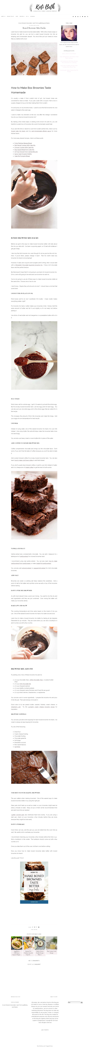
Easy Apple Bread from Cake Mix (24, 149)
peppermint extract (39, 568)
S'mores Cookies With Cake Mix (24, 147)
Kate (52, 1046)
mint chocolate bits (25, 684)
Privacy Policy (10, 16)
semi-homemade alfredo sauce (41, 131)
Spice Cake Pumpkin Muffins (23, 154)
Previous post (16, 996)
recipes (35, 929)
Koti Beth (39, 1046)
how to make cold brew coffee (24, 460)
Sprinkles (17, 747)
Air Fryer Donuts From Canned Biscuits (26, 152)
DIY (27, 16)
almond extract (26, 568)
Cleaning (32, 16)
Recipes (21, 16)
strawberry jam (16, 707)
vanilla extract (24, 556)
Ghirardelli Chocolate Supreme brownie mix (28, 265)
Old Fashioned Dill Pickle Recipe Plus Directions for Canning (69, 61)
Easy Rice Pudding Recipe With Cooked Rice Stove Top (69, 66)
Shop (17, 16)
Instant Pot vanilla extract (43, 563)
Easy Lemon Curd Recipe (69, 53)
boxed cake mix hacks (18, 131)
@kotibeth (45, 1030)
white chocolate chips (36, 680)
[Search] (82, 1002)
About (2, 16)
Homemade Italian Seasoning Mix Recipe (69, 70)
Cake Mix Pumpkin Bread (22, 156)
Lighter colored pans (17, 815)
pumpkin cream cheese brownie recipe (41, 707)
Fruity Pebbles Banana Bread (23, 143)
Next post (53, 996)
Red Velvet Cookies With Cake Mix (24, 145)
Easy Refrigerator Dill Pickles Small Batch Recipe (69, 57)
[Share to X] (34, 927)
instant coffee (29, 467)
